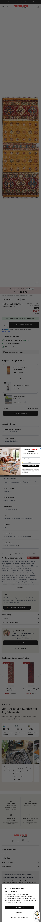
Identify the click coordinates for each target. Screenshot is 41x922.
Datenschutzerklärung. (13, 903)
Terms (27, 472)
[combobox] (24, 462)
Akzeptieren (19, 908)
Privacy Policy (24, 472)
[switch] (37, 919)
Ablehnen (19, 912)
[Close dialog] (40, 448)
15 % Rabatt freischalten (31, 465)
